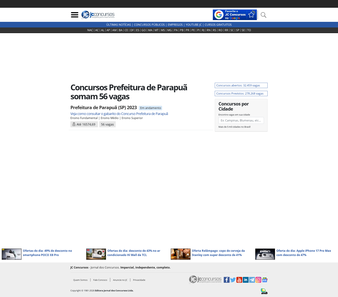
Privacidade (139, 280)
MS (163, 30)
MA (150, 30)
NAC (90, 30)
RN (209, 30)
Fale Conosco (100, 280)
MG (169, 30)
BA (120, 30)
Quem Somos (80, 280)
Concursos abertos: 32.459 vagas (238, 85)
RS (214, 30)
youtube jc (194, 25)
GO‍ (144, 30)
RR (226, 30)
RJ (203, 30)
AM (114, 30)
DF (132, 30)
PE (193, 30)
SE (243, 30)
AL (102, 30)
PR (187, 30)
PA (176, 30)
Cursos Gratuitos (218, 25)
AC (97, 30)
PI (198, 30)
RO (220, 30)
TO (249, 30)
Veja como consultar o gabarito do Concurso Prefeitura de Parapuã (119, 113)
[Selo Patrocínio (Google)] (235, 14)
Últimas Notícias (118, 25)
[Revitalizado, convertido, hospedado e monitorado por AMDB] (264, 291)
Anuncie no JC (120, 280)
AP (108, 30)
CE (126, 30)
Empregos (175, 25)
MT (157, 30)
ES (137, 30)
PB (181, 30)
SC (232, 30)
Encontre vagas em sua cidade (234, 114)
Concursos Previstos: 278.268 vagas (240, 93)
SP (237, 30)
